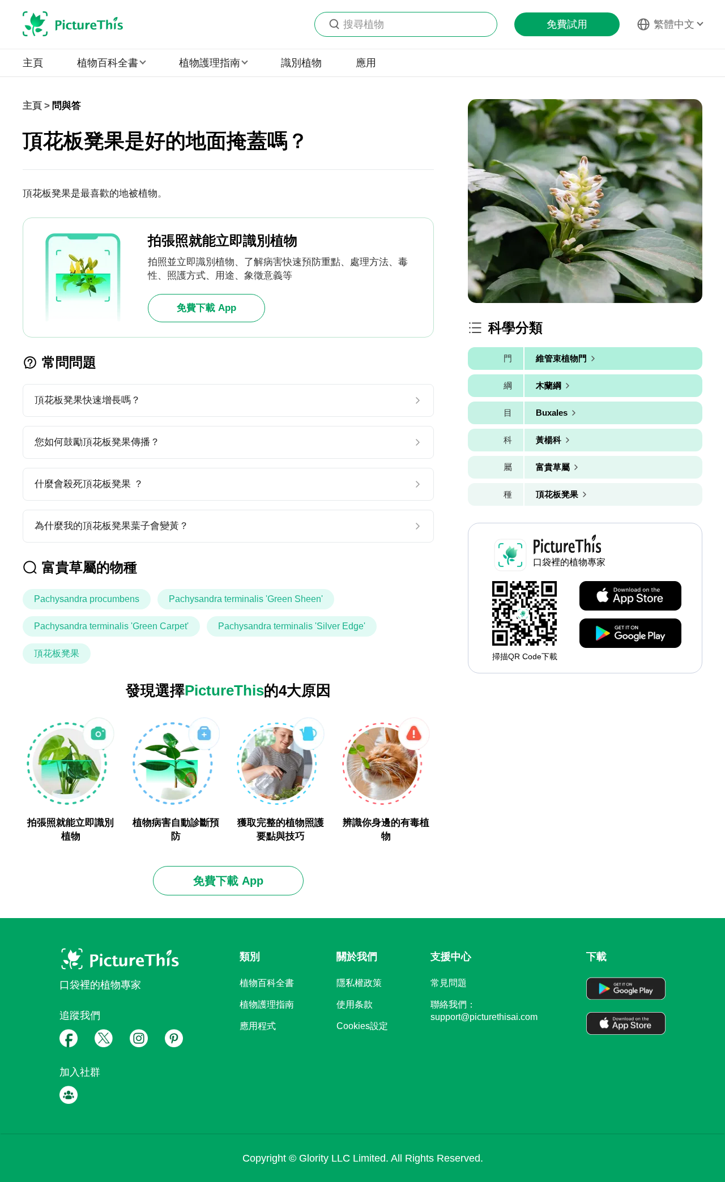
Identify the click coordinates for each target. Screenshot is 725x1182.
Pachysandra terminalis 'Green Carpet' (111, 626)
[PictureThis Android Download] (630, 633)
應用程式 (258, 1026)
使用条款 (354, 1004)
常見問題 (448, 983)
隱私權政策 (359, 983)
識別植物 (301, 63)
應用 (366, 63)
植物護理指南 (267, 1004)
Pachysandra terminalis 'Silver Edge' (291, 626)
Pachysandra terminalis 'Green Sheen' (246, 599)
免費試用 (567, 24)
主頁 (33, 63)
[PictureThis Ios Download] (630, 596)
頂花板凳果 (56, 653)
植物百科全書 (267, 983)
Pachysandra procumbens (86, 599)
